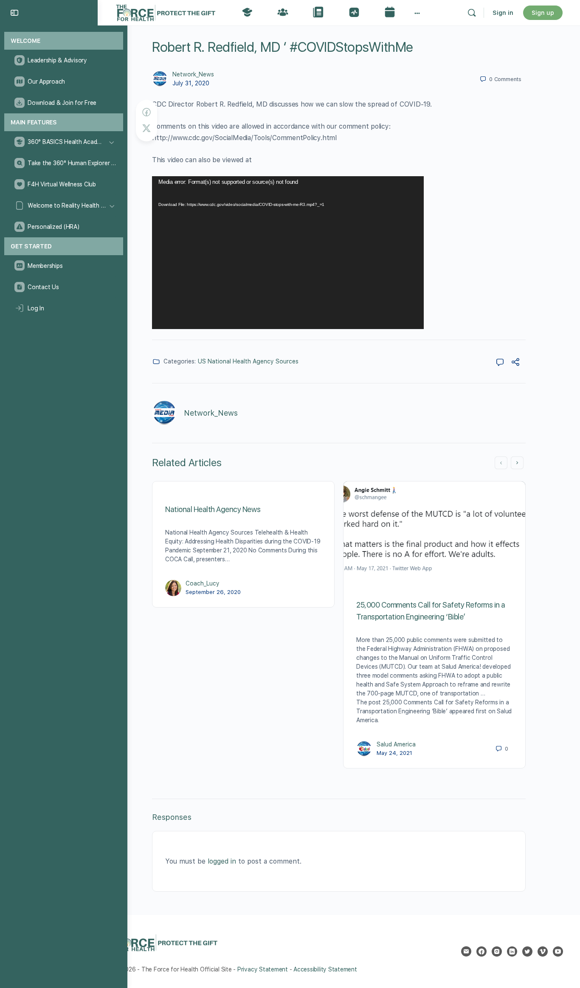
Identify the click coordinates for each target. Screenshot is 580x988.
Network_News (193, 74)
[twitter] (527, 951)
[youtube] (558, 951)
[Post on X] (146, 128)
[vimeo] (543, 951)
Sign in (503, 12)
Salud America (396, 744)
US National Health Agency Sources (248, 361)
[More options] (417, 12)
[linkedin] (512, 951)
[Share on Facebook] (146, 112)
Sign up (543, 12)
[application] (288, 252)
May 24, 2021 (394, 753)
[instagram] (497, 951)
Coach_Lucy (203, 583)
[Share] (515, 363)
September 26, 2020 (213, 592)
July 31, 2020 (190, 83)
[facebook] (481, 951)
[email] (466, 951)
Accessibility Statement (325, 969)
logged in (222, 861)
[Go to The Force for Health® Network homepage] (166, 12)
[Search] (471, 13)
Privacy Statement (262, 969)
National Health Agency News (212, 509)
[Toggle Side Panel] (14, 13)
